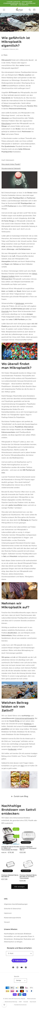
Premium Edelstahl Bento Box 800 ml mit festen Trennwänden (28, 876)
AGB (20, 1001)
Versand (7, 922)
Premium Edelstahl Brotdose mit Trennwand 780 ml (28, 848)
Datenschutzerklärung (11, 1001)
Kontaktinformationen (20, 1005)
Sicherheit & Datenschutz (12, 909)
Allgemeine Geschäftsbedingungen (16, 904)
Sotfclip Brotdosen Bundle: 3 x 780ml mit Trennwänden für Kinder (10, 848)
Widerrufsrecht (31, 998)
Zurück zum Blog (21, 796)
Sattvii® (10, 998)
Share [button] (5, 55)
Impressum (8, 913)
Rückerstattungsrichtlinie (12, 918)
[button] (4, 10)
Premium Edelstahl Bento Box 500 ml (10, 875)
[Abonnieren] (31, 953)
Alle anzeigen (19, 887)
